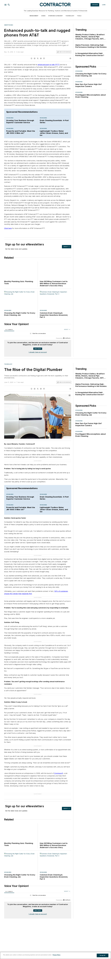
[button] (5, 4)
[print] (70, 58)
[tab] (9, 329)
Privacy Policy (56, 955)
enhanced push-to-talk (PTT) (49, 65)
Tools (79, 15)
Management (34, 15)
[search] (8, 4)
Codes (43, 15)
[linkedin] (34, 58)
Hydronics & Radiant (55, 15)
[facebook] (31, 58)
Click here (8, 228)
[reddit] (41, 58)
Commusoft (58, 770)
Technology (70, 15)
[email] (44, 58)
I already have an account (38, 352)
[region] (37, 334)
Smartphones (8, 25)
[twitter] (38, 58)
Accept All (102, 955)
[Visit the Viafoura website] (66, 338)
